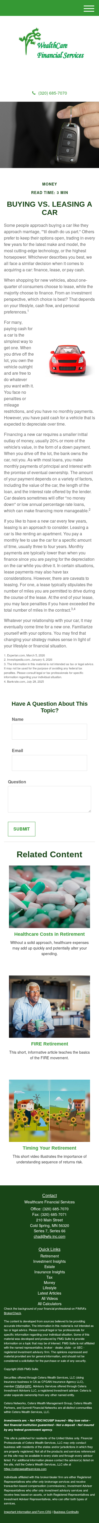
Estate (49, 1266)
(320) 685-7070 (52, 93)
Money (49, 1282)
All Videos (49, 1298)
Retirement (49, 1256)
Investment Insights (49, 1261)
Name (17, 719)
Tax (49, 1277)
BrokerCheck (12, 1313)
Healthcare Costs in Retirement (49, 934)
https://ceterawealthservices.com (25, 1469)
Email (17, 750)
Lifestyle (49, 1287)
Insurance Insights (49, 1271)
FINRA (19, 1386)
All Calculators (50, 1303)
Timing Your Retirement (49, 1148)
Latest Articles (49, 1293)
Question (17, 782)
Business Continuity (66, 1511)
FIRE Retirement (49, 1044)
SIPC (28, 1386)
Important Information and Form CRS (27, 1511)
